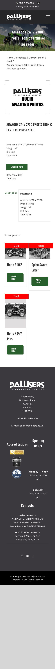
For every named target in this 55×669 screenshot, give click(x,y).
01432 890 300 (29, 418)
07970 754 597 (35, 519)
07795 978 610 (37, 526)
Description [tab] (10, 192)
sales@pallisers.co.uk (27, 6)
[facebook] (22, 556)
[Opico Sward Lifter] (39, 251)
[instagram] (27, 556)
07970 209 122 (31, 539)
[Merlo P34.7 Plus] (15, 311)
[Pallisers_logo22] (27, 381)
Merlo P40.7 (14, 264)
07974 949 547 (33, 522)
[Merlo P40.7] (15, 251)
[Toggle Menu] (48, 16)
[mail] (33, 556)
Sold (19, 174)
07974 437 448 (32, 535)
